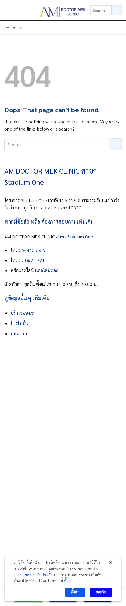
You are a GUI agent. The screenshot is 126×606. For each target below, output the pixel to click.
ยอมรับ (101, 591)
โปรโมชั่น (19, 323)
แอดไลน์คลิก (46, 270)
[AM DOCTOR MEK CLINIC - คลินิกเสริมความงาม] (63, 10)
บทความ (19, 333)
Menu (17, 27)
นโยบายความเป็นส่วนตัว (33, 574)
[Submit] (117, 10)
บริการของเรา (23, 313)
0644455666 (32, 250)
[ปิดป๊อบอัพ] (110, 562)
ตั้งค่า (68, 580)
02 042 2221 (32, 260)
